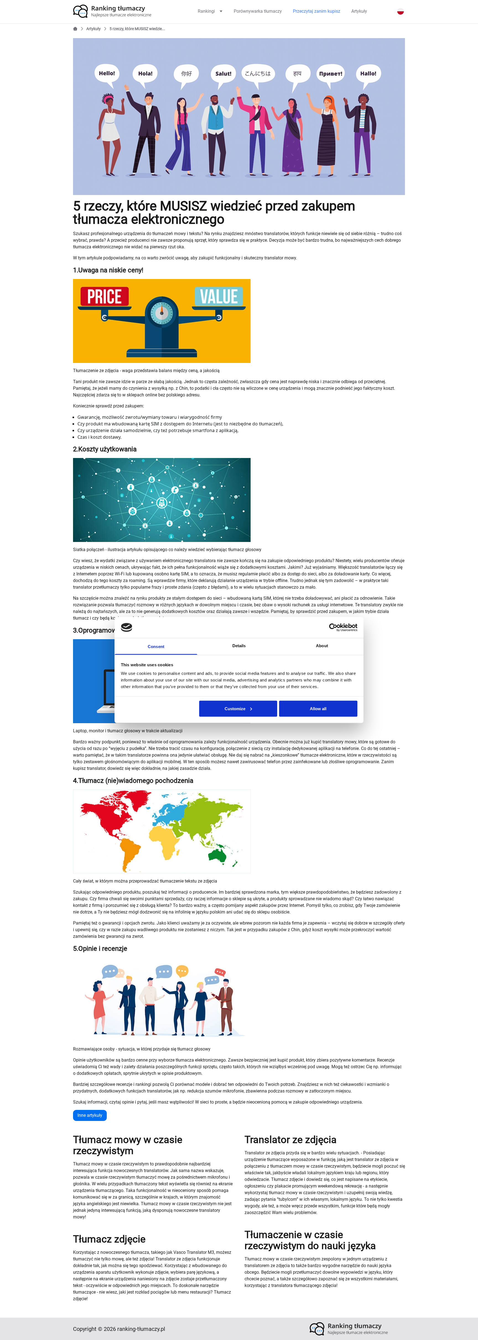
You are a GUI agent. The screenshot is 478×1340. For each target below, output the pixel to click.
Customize (235, 708)
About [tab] (322, 645)
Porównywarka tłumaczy (258, 11)
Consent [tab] (156, 646)
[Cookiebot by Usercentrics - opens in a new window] (333, 627)
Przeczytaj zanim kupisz (316, 11)
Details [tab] (239, 645)
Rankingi (206, 11)
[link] (120, 11)
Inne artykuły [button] (89, 1115)
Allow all (318, 708)
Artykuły (359, 11)
